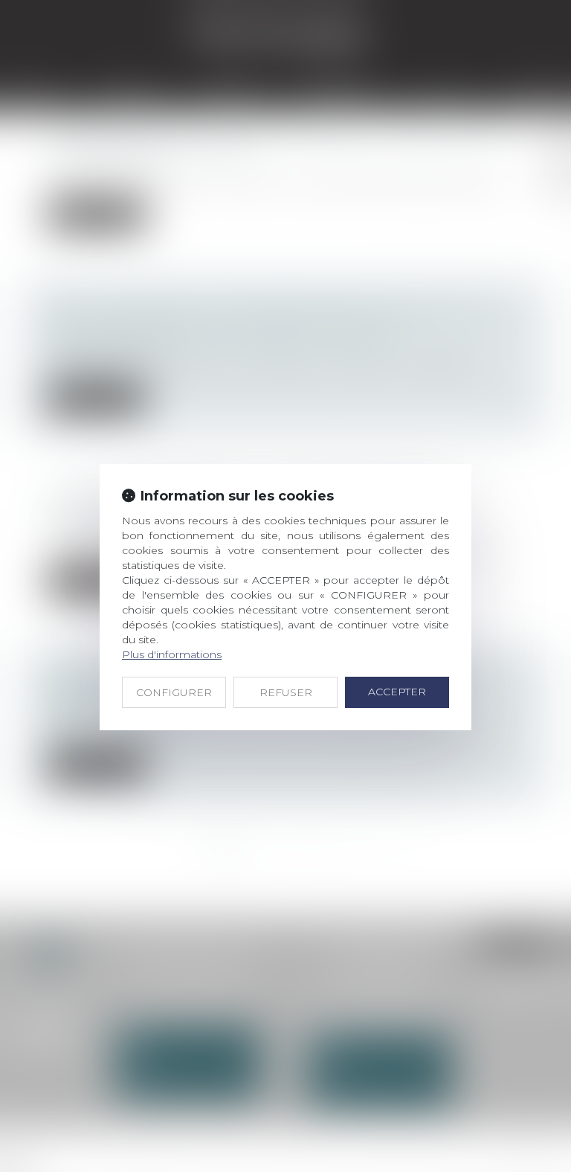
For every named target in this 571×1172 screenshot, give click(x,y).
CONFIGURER (174, 692)
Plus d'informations (172, 654)
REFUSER (285, 692)
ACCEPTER (397, 691)
